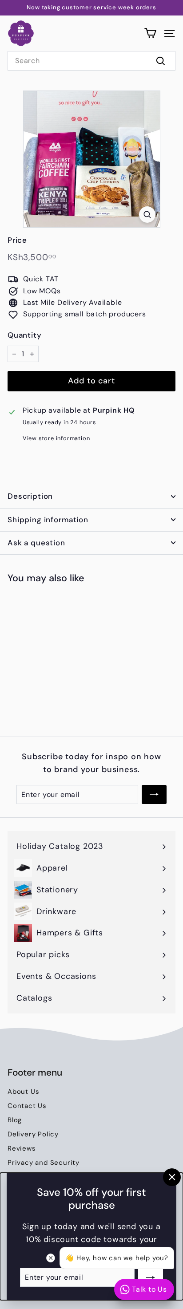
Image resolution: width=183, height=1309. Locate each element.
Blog (15, 1120)
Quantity (24, 335)
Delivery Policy (33, 1134)
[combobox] (91, 61)
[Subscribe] (150, 1277)
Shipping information (48, 519)
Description (30, 496)
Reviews (22, 1148)
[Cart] (150, 33)
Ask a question (36, 543)
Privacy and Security (44, 1162)
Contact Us (27, 1105)
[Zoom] (147, 214)
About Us (23, 1091)
